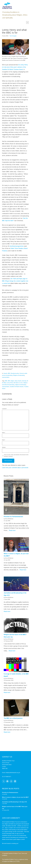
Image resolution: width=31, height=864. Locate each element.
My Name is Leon (18, 382)
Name (3, 432)
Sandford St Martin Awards (16, 386)
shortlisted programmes (17, 246)
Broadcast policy (15, 373)
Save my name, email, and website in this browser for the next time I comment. (16, 455)
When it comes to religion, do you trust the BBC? (15, 797)
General (22, 373)
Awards (5, 373)
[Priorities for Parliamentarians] (16, 497)
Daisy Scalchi (18, 380)
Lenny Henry (10, 382)
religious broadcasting (20, 384)
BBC (9, 373)
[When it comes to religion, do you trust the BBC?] (16, 544)
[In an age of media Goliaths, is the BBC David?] (16, 665)
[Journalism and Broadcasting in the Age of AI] (16, 584)
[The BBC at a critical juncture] (16, 708)
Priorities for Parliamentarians (13, 516)
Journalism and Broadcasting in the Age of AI (14, 801)
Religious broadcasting (19, 375)
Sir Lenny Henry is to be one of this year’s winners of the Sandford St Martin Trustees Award (15, 67)
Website (4, 447)
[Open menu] (27, 22)
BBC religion (11, 380)
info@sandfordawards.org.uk (12, 772)
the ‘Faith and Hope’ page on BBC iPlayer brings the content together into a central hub (15, 281)
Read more (12, 530)
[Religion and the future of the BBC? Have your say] (16, 625)
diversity (24, 380)
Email (3, 439)
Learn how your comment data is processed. (15, 467)
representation (5, 377)
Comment (4, 408)
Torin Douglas (13, 35)
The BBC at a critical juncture (13, 718)
